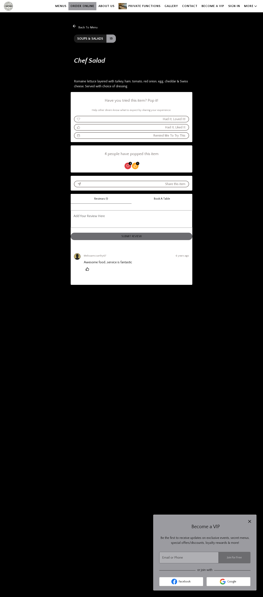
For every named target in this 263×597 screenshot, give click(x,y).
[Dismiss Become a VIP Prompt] (250, 521)
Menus (60, 6)
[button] (251, 6)
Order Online (82, 6)
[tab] (101, 199)
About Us (106, 6)
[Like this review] (88, 269)
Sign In (234, 6)
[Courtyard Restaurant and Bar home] (21, 6)
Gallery (171, 6)
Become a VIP (213, 6)
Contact (189, 6)
